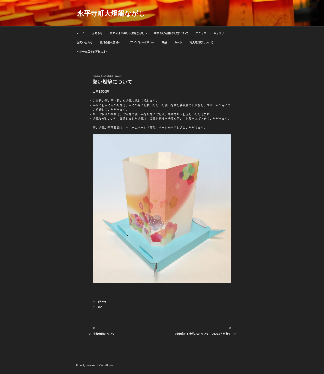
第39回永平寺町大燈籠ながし (127, 33)
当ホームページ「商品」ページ (147, 127)
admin (118, 76)
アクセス (201, 33)
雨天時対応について (201, 42)
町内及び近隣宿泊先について (171, 33)
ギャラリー (220, 33)
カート (178, 42)
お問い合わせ (85, 42)
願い (100, 307)
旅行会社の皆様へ (110, 42)
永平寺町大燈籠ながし (111, 13)
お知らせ (97, 33)
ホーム (81, 33)
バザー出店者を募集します (92, 51)
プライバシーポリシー (141, 42)
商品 (164, 42)
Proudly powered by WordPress (95, 365)
